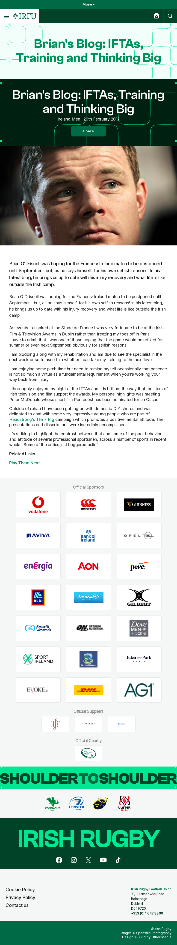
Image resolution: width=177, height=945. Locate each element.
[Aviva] (38, 535)
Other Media (161, 937)
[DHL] (88, 690)
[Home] (24, 16)
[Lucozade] (88, 597)
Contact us (17, 905)
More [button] (87, 4)
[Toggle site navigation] (6, 16)
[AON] (88, 566)
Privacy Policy (20, 897)
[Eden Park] (139, 659)
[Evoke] (38, 690)
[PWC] (139, 566)
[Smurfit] (38, 628)
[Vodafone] (38, 504)
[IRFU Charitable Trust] (88, 753)
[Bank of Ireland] (88, 535)
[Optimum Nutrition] (88, 628)
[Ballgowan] (88, 659)
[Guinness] (139, 504)
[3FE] (55, 724)
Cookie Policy (20, 889)
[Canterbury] (88, 504)
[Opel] (139, 535)
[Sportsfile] (122, 724)
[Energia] (38, 566)
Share (88, 131)
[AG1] (139, 690)
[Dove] (139, 628)
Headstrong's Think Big (31, 419)
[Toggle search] (170, 16)
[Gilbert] (139, 597)
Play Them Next (24, 462)
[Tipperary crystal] (88, 724)
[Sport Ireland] (38, 659)
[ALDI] (38, 597)
